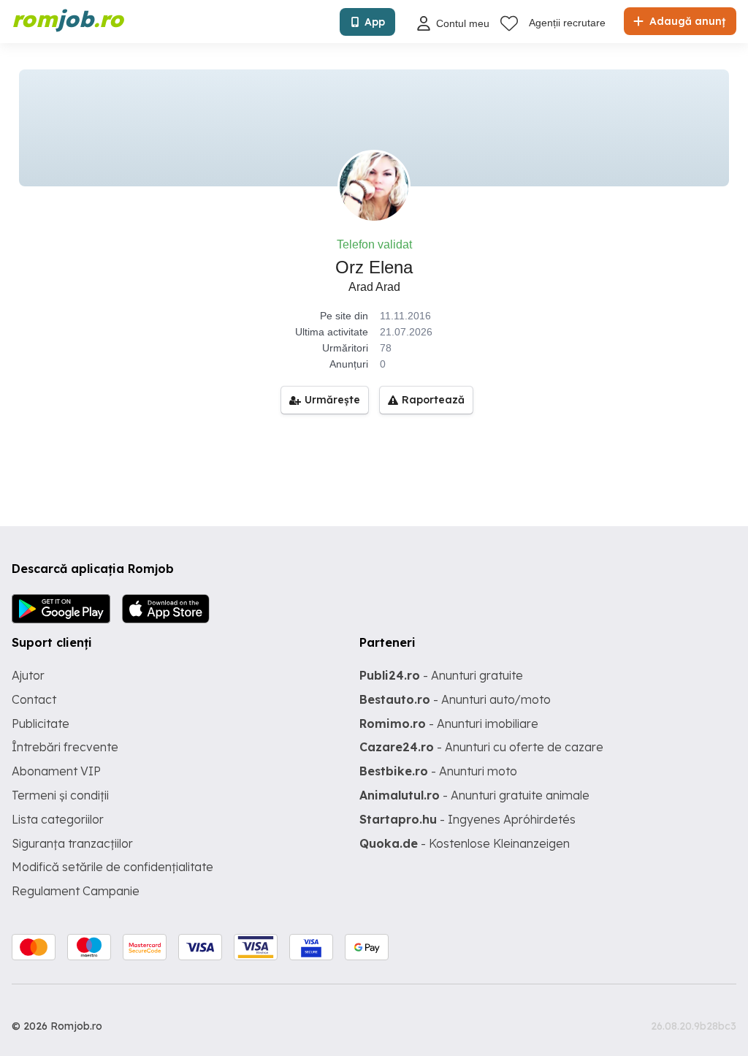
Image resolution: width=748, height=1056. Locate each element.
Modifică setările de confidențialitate (112, 866)
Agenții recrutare (567, 23)
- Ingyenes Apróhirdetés (467, 819)
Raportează (433, 399)
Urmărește (332, 399)
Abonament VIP (56, 771)
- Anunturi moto (438, 771)
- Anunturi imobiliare (448, 723)
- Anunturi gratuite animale (474, 795)
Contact (34, 699)
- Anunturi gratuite (441, 675)
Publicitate (40, 723)
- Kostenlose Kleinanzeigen (464, 843)
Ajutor (28, 675)
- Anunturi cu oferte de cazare (481, 747)
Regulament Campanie (76, 891)
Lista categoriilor (58, 819)
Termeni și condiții (60, 795)
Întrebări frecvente (65, 747)
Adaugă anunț (685, 21)
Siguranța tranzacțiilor (72, 843)
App (375, 22)
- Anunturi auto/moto (455, 699)
